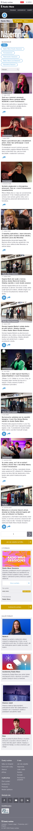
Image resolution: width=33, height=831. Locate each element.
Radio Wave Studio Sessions (12, 49)
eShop (4, 772)
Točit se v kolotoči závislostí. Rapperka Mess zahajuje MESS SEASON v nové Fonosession (14, 99)
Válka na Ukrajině (7, 764)
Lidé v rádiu (21, 769)
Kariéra (19, 772)
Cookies (4, 824)
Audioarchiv (21, 10)
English (4, 826)
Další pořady (7, 616)
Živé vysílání (6, 781)
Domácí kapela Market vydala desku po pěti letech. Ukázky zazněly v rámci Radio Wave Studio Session (15, 328)
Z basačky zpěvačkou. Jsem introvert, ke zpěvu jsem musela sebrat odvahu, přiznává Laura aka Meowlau (16, 236)
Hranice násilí (7, 703)
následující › (29, 534)
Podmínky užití (22, 824)
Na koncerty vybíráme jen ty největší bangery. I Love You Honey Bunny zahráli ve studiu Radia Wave (16, 419)
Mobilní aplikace (7, 789)
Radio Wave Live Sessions (11, 60)
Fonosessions (7, 53)
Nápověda (20, 767)
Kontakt (20, 775)
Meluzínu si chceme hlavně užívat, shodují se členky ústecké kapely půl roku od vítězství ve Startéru (16, 512)
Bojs (4, 736)
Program (13, 10)
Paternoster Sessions (10, 57)
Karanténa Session (9, 64)
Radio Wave (26, 591)
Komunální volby (7, 767)
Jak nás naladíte (22, 764)
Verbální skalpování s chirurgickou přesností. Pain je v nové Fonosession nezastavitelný (16, 188)
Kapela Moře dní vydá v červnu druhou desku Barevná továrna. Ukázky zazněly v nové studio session (16, 281)
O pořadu (6, 548)
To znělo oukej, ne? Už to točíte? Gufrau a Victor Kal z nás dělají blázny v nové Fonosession (16, 464)
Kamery (29, 10)
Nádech (5, 636)
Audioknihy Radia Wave (11, 672)
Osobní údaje (12, 824)
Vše (4, 45)
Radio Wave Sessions (10, 568)
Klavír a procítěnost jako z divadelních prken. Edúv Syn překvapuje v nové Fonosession (16, 143)
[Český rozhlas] (7, 2)
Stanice (4, 769)
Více (26, 21)
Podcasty (5, 787)
